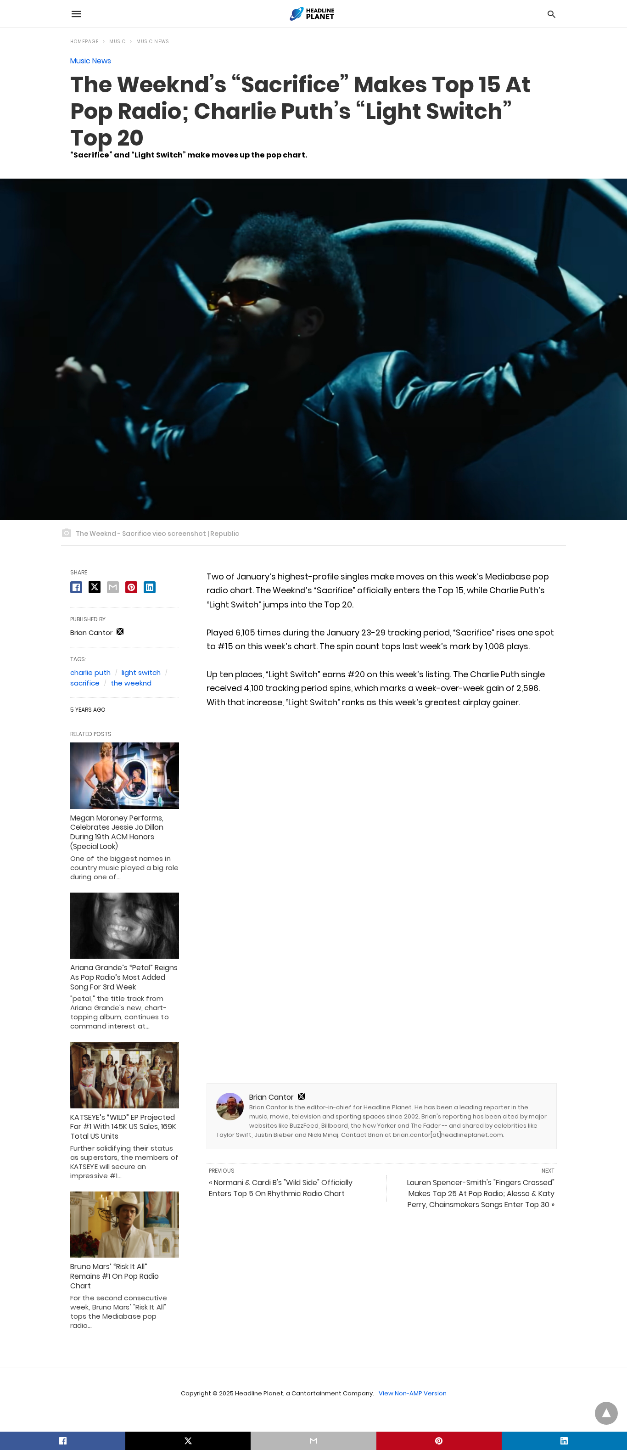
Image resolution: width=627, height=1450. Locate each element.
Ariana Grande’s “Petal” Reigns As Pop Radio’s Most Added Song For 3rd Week (124, 977)
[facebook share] (76, 587)
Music (117, 41)
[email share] (113, 587)
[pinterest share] (131, 587)
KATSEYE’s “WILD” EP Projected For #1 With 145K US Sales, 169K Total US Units (123, 1127)
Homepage (84, 41)
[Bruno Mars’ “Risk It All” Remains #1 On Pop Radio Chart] (124, 1224)
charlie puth (90, 672)
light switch (141, 672)
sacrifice (85, 683)
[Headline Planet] (313, 14)
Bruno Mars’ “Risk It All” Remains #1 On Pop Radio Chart (114, 1276)
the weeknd (131, 683)
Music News (152, 41)
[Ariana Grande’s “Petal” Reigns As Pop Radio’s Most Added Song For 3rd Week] (124, 926)
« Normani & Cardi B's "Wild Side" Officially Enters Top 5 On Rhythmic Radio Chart (281, 1188)
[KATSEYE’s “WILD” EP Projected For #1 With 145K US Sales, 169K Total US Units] (124, 1075)
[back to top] (606, 1413)
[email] (313, 1441)
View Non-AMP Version (413, 1393)
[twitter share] (95, 587)
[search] (551, 14)
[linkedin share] (150, 587)
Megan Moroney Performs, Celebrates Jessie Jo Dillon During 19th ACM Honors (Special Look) (116, 832)
